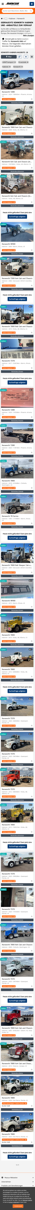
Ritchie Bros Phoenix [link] (17, 102)
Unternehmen (6, 1182)
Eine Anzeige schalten (32, 4)
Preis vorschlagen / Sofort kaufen (13, 1103)
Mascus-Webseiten (11, 1178)
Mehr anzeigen (28, 35)
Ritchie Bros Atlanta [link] (17, 1073)
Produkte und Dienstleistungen (12, 1186)
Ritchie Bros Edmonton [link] (17, 137)
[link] (17, 80)
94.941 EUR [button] (6, 1106)
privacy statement (14, 1202)
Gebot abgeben (8, 99)
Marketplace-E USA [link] (17, 1109)
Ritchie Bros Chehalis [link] (17, 491)
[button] (9, 57)
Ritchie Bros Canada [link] (17, 289)
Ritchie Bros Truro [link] (17, 1039)
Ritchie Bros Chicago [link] (17, 253)
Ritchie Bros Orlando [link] (17, 729)
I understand (18, 1206)
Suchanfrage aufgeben (17, 217)
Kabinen (12, 18)
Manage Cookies (27, 1200)
